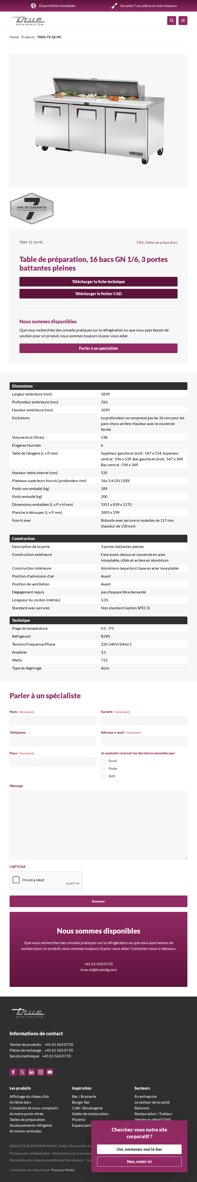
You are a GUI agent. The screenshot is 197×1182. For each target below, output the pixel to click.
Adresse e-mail (121, 732)
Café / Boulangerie (87, 1108)
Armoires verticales (26, 1131)
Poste (113, 768)
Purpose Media (63, 1170)
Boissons (142, 1108)
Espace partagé (84, 1125)
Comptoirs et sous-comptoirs (34, 1108)
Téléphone (18, 732)
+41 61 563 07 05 (98, 963)
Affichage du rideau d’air (29, 1096)
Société (115, 712)
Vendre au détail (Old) (153, 1119)
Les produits (20, 1088)
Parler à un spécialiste (98, 348)
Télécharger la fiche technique (98, 281)
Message (16, 786)
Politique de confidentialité (30, 1153)
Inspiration (81, 1088)
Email (113, 761)
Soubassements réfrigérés (31, 1125)
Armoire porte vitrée (26, 1113)
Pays (22, 753)
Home (14, 37)
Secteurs (142, 1088)
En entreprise (146, 1096)
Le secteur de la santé (152, 1102)
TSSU (140, 242)
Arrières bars (20, 1102)
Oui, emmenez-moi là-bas (139, 1149)
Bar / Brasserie (84, 1096)
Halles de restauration (90, 1113)
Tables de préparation (162, 242)
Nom (22, 712)
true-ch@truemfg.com (98, 969)
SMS (112, 776)
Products (28, 37)
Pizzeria (78, 1119)
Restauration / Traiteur (153, 1113)
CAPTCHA (17, 866)
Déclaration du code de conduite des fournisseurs (46, 1160)
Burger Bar (81, 1102)
